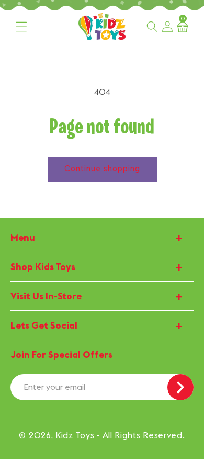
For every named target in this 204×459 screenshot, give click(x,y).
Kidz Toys (74, 435)
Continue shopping (102, 168)
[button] (21, 26)
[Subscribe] (180, 387)
